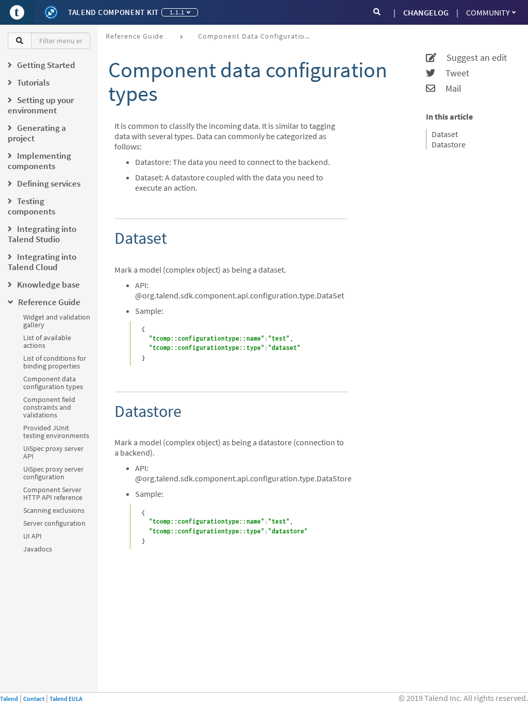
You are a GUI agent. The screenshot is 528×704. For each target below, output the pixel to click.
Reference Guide (134, 36)
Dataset (445, 134)
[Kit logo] (51, 12)
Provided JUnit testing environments (56, 431)
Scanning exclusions (54, 510)
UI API (32, 536)
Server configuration (54, 523)
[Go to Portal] (17, 12)
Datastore (449, 144)
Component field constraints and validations (49, 407)
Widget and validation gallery (56, 320)
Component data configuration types (53, 382)
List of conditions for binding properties (54, 362)
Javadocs (37, 549)
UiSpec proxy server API (53, 452)
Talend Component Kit (113, 12)
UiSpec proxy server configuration (53, 472)
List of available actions (47, 341)
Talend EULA (66, 698)
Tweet (452, 73)
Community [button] (488, 12)
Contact (33, 698)
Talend (9, 698)
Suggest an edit (471, 58)
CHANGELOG (426, 12)
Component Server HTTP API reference (52, 493)
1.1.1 (177, 12)
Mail (448, 88)
